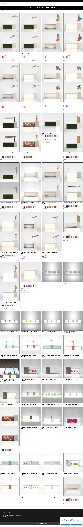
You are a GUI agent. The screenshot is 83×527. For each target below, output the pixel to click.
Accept (71, 524)
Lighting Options (66, 241)
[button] (81, 517)
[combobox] (79, 11)
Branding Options (2, 108)
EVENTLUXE (7, 513)
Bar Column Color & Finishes (3, 55)
